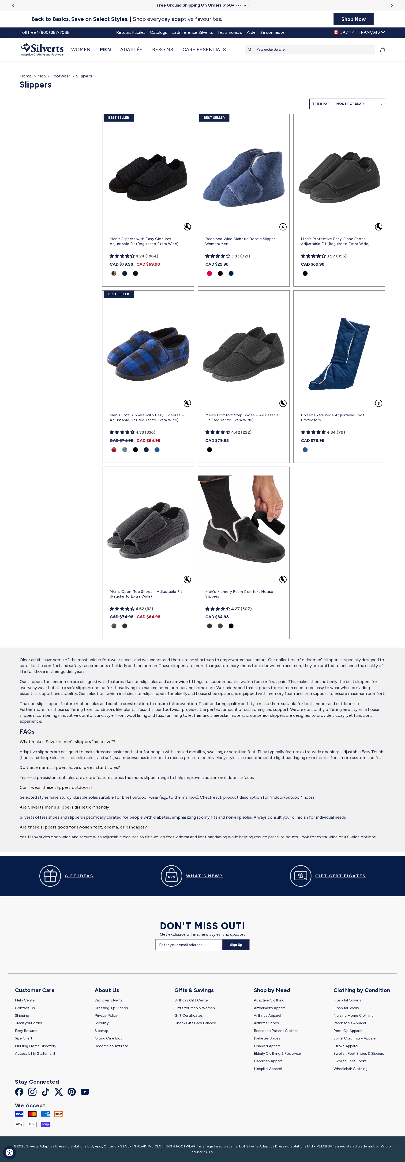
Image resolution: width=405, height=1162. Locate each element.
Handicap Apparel (268, 1061)
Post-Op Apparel (348, 1030)
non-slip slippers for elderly (161, 693)
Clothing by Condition (362, 990)
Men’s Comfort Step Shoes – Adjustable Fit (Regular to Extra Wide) (242, 417)
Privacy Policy (106, 1015)
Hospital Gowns (347, 1000)
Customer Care (35, 990)
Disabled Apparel (267, 1046)
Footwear (60, 76)
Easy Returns (26, 1030)
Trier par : (321, 104)
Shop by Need (272, 990)
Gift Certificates (188, 1015)
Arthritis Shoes (266, 1023)
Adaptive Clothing (269, 1000)
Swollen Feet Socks (350, 1061)
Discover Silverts (109, 1000)
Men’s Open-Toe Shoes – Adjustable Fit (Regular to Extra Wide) (146, 594)
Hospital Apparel (268, 1068)
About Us (107, 990)
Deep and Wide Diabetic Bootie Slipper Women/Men (240, 241)
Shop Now (353, 19)
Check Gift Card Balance (195, 1023)
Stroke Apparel (346, 1046)
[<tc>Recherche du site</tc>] (250, 49)
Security (102, 1023)
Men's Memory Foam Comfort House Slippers (239, 594)
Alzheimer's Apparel (270, 1008)
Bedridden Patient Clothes (276, 1030)
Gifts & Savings (194, 990)
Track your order (28, 1023)
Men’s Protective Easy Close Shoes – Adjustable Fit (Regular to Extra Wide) (335, 241)
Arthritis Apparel (267, 1015)
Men (42, 76)
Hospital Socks (346, 1008)
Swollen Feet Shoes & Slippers (359, 1053)
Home (26, 76)
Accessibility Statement (35, 1053)
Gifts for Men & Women (194, 1008)
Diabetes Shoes (267, 1038)
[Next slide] (391, 5)
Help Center (25, 1000)
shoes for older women (262, 665)
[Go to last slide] (13, 5)
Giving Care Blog (109, 1038)
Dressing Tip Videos (111, 1008)
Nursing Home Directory (35, 1046)
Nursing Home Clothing (354, 1015)
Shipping (22, 1015)
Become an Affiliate (111, 1046)
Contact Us (25, 1008)
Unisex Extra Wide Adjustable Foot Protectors (332, 417)
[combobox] (310, 49)
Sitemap (101, 1030)
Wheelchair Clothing (351, 1068)
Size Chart (23, 1038)
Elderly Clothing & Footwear (277, 1053)
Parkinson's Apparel (350, 1023)
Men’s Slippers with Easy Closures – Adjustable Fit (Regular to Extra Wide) (144, 241)
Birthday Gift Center (191, 1000)
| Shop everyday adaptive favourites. (126, 19)
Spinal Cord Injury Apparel (355, 1038)
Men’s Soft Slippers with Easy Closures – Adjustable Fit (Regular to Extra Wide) (147, 417)
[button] (83, 49)
